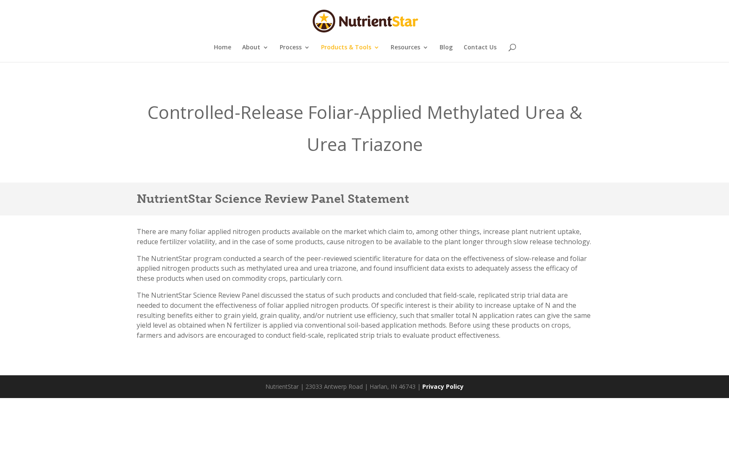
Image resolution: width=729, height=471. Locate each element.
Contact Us (480, 47)
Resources (405, 47)
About (251, 47)
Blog (446, 47)
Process (291, 47)
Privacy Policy (443, 386)
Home (222, 47)
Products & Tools (346, 47)
